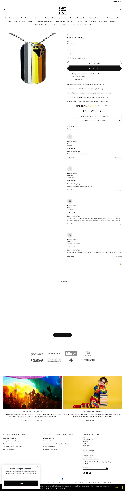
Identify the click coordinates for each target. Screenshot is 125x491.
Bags (59, 18)
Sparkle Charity (7, 443)
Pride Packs (113, 21)
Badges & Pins (50, 18)
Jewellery (30, 21)
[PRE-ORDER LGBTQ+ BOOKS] (92, 392)
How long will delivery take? (94, 116)
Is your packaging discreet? (94, 120)
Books (66, 18)
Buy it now (94, 68)
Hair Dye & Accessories (44, 21)
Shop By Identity (26, 18)
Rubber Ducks (38, 25)
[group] (94, 126)
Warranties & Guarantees (50, 449)
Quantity (71, 50)
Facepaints (110, 18)
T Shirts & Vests (77, 25)
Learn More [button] (63, 488)
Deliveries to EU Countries (50, 441)
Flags (9, 21)
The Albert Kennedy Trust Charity (12, 446)
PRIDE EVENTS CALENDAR (32, 420)
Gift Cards (88, 25)
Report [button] (68, 157)
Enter (21, 483)
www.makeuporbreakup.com (91, 458)
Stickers (54, 25)
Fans (118, 18)
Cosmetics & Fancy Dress (78, 18)
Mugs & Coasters (90, 21)
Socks (47, 25)
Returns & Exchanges (49, 446)
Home (69, 34)
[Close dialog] (37, 466)
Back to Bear (63, 335)
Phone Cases (102, 21)
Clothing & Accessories (97, 18)
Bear (73, 34)
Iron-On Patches (59, 21)
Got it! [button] (117, 487)
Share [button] (72, 157)
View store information (78, 79)
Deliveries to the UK (48, 438)
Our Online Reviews (9, 449)
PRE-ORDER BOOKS (92, 420)
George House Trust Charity (11, 441)
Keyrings (70, 21)
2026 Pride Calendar (12, 18)
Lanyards (79, 21)
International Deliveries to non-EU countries (55, 443)
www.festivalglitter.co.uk (90, 457)
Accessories (39, 18)
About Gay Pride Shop (9, 438)
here (96, 452)
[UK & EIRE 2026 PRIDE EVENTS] (32, 392)
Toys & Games (64, 25)
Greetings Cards (19, 21)
